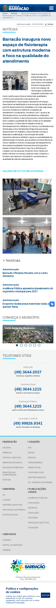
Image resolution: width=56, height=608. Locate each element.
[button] (17, 345)
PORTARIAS (33, 518)
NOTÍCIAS (7, 480)
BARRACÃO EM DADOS (12, 463)
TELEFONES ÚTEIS (36, 472)
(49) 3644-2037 (28, 372)
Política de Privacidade (15, 602)
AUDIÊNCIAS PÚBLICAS (37, 498)
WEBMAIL (7, 550)
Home (5, 13)
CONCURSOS (33, 503)
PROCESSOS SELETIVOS (38, 523)
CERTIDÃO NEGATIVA (37, 477)
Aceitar (45, 595)
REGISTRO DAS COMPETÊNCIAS (9, 474)
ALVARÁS (6, 500)
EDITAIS (31, 453)
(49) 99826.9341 (28, 423)
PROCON (32, 458)
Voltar (50, 24)
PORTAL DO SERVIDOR (12, 545)
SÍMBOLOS (7, 453)
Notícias (14, 13)
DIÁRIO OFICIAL (34, 468)
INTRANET (7, 540)
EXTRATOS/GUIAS (10, 515)
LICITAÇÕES (33, 528)
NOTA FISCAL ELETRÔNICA (14, 510)
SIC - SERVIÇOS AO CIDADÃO (40, 482)
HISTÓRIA (7, 448)
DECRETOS (32, 508)
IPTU (30, 448)
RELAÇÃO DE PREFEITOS (13, 468)
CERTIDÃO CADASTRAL (12, 505)
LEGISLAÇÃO (33, 513)
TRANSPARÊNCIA (35, 463)
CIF (4, 495)
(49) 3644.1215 (28, 389)
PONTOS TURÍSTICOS (12, 458)
